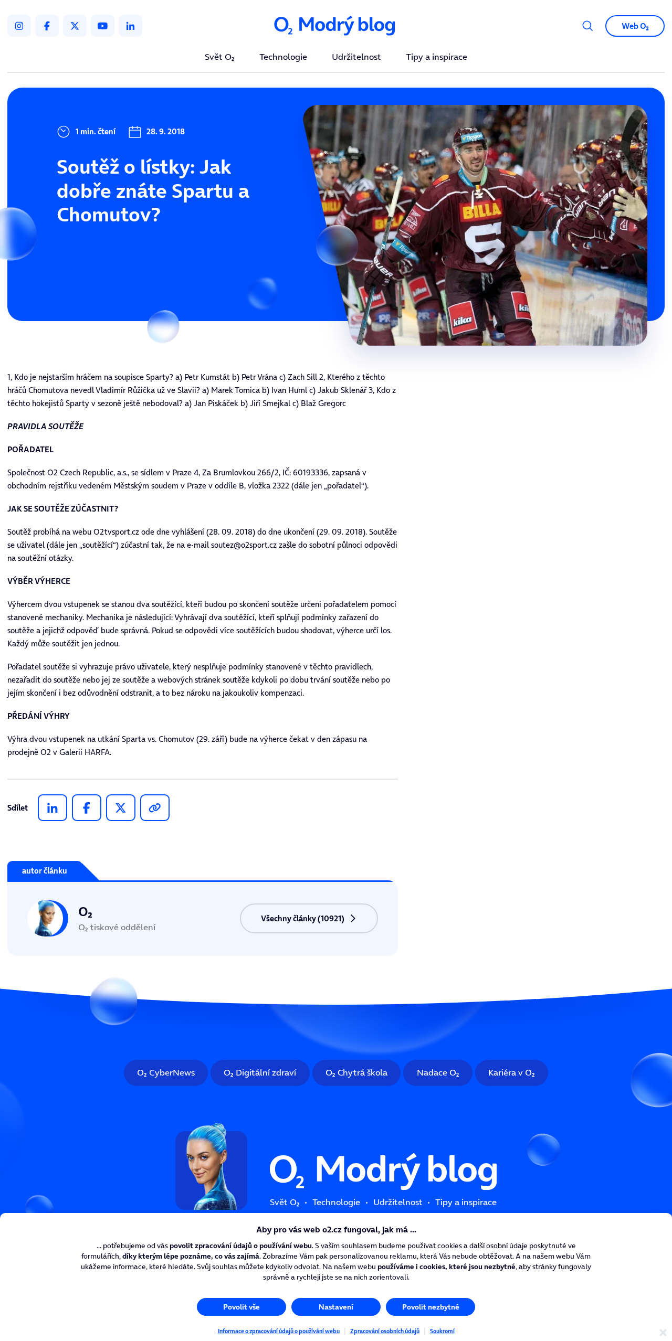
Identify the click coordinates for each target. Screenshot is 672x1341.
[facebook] (47, 26)
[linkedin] (130, 26)
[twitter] (75, 26)
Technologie (283, 57)
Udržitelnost (356, 57)
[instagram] (19, 26)
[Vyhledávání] (587, 25)
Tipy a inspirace (436, 57)
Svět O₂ (220, 57)
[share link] (155, 807)
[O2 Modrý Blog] (336, 26)
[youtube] (102, 26)
